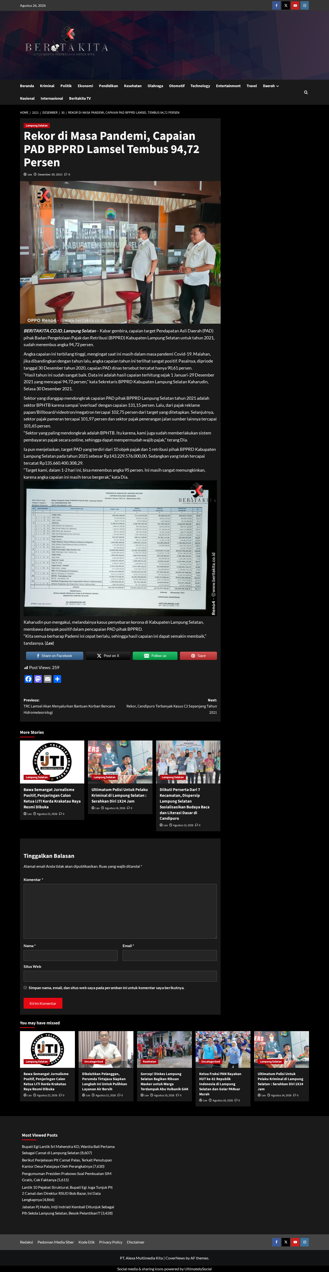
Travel (252, 86)
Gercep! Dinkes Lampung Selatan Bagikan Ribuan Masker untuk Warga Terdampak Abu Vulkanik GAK (164, 1081)
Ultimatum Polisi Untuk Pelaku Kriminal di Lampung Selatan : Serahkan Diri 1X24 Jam (120, 795)
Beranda (27, 86)
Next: (171, 706)
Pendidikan (108, 86)
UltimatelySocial (198, 1268)
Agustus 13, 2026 (183, 825)
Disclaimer (136, 1242)
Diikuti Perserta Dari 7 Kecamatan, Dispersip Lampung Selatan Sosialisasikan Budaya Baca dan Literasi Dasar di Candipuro (185, 804)
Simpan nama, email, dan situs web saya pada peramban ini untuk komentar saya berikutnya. (106, 987)
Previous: (69, 706)
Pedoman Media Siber (56, 1242)
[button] (306, 92)
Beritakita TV (80, 98)
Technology (200, 86)
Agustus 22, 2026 (47, 814)
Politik (66, 86)
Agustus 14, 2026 (115, 808)
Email (128, 945)
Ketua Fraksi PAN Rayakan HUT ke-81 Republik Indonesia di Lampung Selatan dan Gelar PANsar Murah (220, 1084)
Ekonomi (85, 86)
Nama (30, 945)
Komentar (33, 879)
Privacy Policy (110, 1242)
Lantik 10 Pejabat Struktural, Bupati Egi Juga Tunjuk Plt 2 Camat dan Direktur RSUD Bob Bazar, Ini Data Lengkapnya (67, 1193)
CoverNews (175, 1258)
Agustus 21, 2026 (106, 1095)
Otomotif (176, 86)
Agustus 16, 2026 (223, 1100)
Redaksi (26, 1242)
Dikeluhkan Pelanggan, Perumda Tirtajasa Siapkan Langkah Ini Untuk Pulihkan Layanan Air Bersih (104, 1081)
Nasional (27, 98)
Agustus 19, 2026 (164, 1095)
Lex (30, 174)
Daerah (269, 86)
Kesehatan (133, 86)
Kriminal (47, 86)
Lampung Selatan (37, 126)
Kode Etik (87, 1242)
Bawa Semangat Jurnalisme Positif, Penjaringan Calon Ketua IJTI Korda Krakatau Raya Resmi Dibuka (52, 798)
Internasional (52, 98)
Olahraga (155, 86)
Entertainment (228, 86)
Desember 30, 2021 (50, 174)
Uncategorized (93, 1062)
